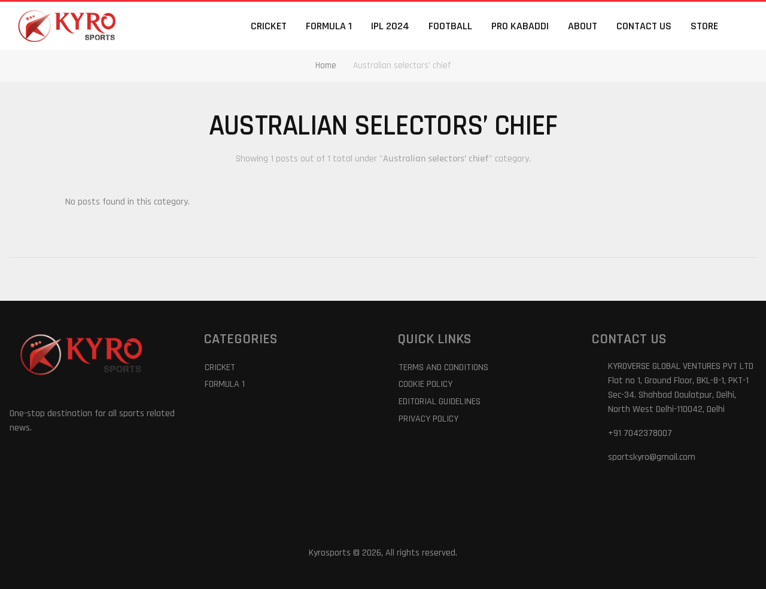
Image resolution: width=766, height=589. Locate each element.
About (582, 26)
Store (704, 26)
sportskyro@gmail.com (651, 457)
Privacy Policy (428, 419)
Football (450, 26)
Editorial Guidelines (440, 401)
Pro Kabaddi (520, 26)
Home (325, 65)
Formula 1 (329, 26)
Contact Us (643, 26)
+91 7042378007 (640, 433)
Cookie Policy (425, 384)
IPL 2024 (390, 26)
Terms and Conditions (443, 367)
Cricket (269, 26)
